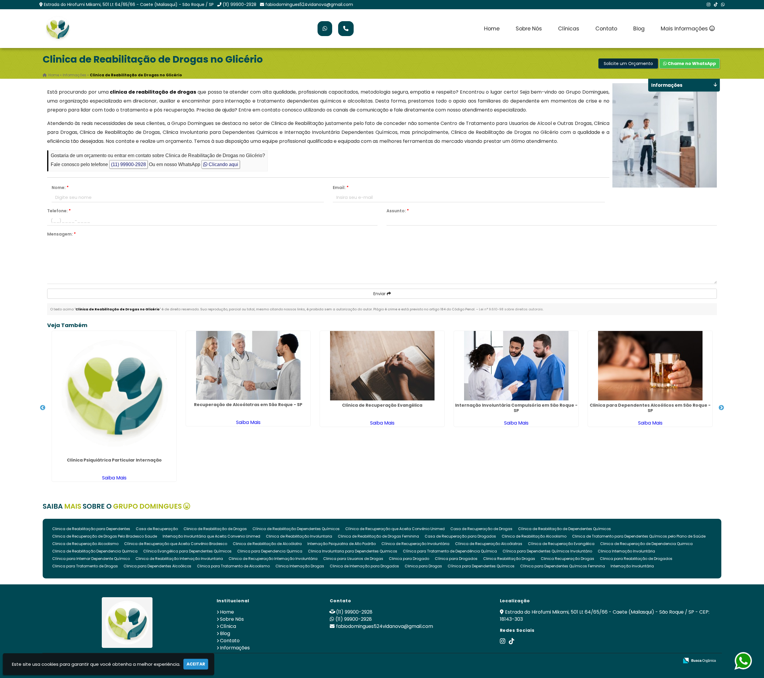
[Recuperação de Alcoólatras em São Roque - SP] (248, 365)
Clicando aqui (222, 164)
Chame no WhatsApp (691, 63)
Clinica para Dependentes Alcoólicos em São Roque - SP (650, 408)
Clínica (228, 626)
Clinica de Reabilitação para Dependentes (91, 528)
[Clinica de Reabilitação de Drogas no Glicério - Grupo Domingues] (58, 29)
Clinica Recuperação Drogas (567, 558)
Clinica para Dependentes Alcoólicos (157, 566)
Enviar (380, 294)
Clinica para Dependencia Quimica (269, 551)
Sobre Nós (529, 28)
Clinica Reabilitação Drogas (509, 558)
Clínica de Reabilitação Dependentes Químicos (296, 528)
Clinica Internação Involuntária (626, 551)
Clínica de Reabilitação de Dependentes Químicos (564, 528)
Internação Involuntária (632, 566)
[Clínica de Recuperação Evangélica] (382, 365)
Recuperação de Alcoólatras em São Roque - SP (248, 405)
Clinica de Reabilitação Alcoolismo (534, 536)
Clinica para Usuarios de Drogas (353, 558)
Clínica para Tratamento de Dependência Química (450, 551)
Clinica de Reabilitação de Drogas (215, 528)
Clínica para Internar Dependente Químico (91, 558)
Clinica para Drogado (409, 558)
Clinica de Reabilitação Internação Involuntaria (179, 558)
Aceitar (196, 664)
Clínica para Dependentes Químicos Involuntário (547, 551)
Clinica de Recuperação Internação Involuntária (273, 558)
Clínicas (568, 28)
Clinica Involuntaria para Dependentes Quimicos (352, 551)
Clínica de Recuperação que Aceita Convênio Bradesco (175, 543)
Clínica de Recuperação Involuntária (415, 543)
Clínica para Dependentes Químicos (481, 566)
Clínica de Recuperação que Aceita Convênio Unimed (395, 528)
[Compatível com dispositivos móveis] (672, 661)
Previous (43, 408)
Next (721, 408)
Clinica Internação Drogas (299, 566)
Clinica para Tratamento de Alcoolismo (233, 566)
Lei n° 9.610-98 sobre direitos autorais (511, 309)
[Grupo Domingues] (127, 622)
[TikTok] (715, 4)
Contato (606, 28)
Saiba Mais (114, 477)
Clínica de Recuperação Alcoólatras (488, 543)
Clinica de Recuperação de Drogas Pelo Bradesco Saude (104, 536)
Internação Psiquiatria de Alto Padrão (341, 543)
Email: (341, 188)
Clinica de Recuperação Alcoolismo (85, 543)
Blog (639, 28)
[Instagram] (708, 4)
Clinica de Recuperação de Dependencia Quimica (646, 543)
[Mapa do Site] (615, 661)
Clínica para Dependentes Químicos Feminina (562, 566)
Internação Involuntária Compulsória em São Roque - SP (516, 408)
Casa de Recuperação (157, 528)
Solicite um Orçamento (628, 63)
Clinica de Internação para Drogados (364, 566)
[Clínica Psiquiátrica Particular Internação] (114, 393)
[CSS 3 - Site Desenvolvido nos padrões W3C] (651, 661)
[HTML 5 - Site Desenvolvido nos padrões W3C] (631, 661)
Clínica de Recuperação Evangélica (382, 405)
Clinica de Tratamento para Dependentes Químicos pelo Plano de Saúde (639, 536)
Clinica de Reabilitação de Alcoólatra (267, 543)
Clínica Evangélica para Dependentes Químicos (187, 551)
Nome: (60, 188)
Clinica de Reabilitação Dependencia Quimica (95, 551)
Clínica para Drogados (456, 558)
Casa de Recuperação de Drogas (481, 528)
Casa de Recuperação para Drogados (460, 536)
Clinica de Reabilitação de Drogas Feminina (378, 536)
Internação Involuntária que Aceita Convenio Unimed (211, 536)
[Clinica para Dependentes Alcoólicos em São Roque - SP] (650, 365)
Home (492, 28)
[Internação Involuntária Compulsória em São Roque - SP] (516, 365)
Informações (235, 647)
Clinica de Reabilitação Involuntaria (299, 536)
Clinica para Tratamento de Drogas (85, 566)
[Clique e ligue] (346, 28)
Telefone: (59, 211)
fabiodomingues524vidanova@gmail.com (309, 4)
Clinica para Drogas (423, 566)
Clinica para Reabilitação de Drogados (636, 558)
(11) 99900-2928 (239, 4)
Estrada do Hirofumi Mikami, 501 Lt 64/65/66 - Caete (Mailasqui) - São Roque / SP (129, 4)
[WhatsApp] (723, 4)
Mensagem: (61, 234)
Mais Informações (685, 28)
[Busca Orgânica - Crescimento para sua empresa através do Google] (699, 660)
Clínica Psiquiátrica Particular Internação (114, 460)
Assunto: (397, 211)
